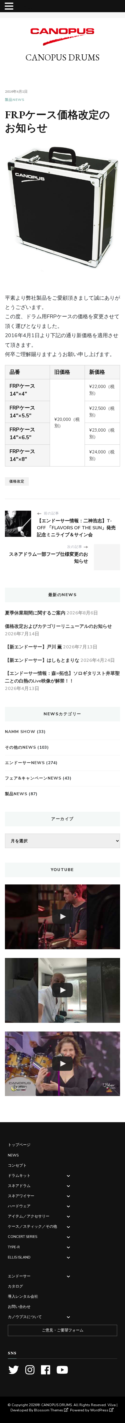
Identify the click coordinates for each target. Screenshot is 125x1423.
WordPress (99, 1410)
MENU (23, 7)
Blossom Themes (48, 1410)
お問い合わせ (19, 1306)
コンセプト (17, 1165)
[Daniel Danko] (62, 916)
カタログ (15, 1286)
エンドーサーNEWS (25, 763)
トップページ (19, 1145)
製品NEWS (14, 99)
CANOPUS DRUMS (63, 57)
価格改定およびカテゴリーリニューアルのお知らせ (58, 626)
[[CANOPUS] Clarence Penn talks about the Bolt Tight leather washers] (62, 990)
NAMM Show (20, 731)
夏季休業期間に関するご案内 (35, 613)
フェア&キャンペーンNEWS (33, 778)
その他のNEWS (20, 747)
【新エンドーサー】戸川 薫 (33, 647)
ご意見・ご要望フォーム (62, 1330)
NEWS (13, 1155)
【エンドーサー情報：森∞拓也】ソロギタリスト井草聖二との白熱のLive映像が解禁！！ (62, 677)
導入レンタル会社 (23, 1296)
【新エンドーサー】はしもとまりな (42, 660)
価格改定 (16, 481)
